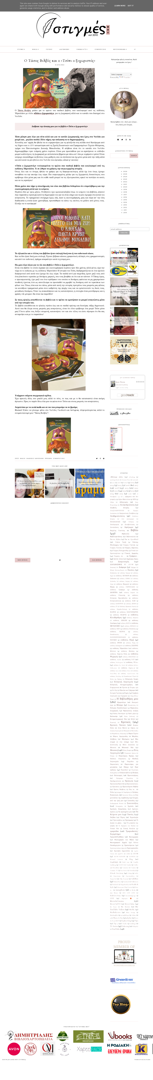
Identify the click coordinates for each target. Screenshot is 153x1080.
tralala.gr (133, 924)
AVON (135, 854)
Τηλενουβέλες (118, 820)
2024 (112, 493)
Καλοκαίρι (114, 716)
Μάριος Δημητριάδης (120, 736)
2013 (132, 482)
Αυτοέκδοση (114, 527)
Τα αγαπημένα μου (125, 812)
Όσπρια (112, 756)
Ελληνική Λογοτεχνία (123, 682)
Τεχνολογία (134, 817)
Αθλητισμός (124, 502)
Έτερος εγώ (134, 687)
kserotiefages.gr (131, 896)
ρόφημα (119, 792)
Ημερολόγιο (121, 702)
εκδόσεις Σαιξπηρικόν (116, 645)
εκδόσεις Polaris (125, 671)
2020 (136, 488)
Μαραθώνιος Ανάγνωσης (119, 733)
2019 (126, 488)
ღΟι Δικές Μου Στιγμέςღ (17, 1059)
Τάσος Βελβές (24, 110)
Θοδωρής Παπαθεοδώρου (118, 708)
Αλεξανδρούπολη (127, 505)
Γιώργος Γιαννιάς (129, 545)
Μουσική (114, 750)
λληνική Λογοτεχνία (115, 731)
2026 (130, 494)
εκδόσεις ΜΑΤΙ (125, 623)
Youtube (52, 410)
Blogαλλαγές (114, 862)
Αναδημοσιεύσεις (117, 516)
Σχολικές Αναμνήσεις (118, 809)
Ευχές (126, 693)
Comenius (125, 868)
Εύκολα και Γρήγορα (127, 690)
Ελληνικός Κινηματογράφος (121, 685)
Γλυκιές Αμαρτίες (131, 553)
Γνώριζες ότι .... (120, 556)
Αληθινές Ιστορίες (119, 508)
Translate (127, 77)
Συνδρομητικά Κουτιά (116, 803)
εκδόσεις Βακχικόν (122, 584)
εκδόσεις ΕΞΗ (130, 601)
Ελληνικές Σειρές (131, 679)
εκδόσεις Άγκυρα (125, 573)
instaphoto (120, 890)
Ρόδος (112, 792)
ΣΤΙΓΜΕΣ (20, 49)
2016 (128, 485)
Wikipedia (135, 926)
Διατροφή (113, 567)
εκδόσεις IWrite (132, 662)
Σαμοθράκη (127, 792)
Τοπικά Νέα (114, 829)
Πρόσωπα (48, 458)
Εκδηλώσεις (113, 573)
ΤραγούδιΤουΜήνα (117, 837)
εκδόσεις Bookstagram (116, 662)
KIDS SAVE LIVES (129, 893)
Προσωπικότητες (132, 784)
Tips (136, 921)
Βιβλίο (22, 458)
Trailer (124, 924)
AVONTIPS (132, 856)
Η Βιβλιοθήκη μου (127, 698)
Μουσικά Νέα (127, 747)
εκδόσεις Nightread (128, 668)
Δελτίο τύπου (118, 559)
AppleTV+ (120, 854)
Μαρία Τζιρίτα (133, 733)
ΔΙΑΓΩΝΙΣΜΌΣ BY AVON (121, 564)
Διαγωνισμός (123, 561)
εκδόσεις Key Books (119, 665)
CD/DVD (121, 865)
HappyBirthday (125, 884)
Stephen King (126, 921)
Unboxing (125, 926)
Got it (131, 6)
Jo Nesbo (133, 890)
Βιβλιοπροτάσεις (116, 537)
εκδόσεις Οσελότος (129, 629)
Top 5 (116, 924)
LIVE (112, 898)
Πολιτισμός (118, 775)
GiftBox (134, 878)
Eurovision (117, 876)
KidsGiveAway (115, 896)
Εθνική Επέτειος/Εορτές (117, 570)
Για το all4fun (115, 539)
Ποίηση (135, 773)
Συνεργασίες (119, 806)
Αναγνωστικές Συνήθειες (127, 513)
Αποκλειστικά (115, 522)
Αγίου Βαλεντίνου (124, 499)
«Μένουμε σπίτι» (116, 477)
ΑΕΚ (134, 499)
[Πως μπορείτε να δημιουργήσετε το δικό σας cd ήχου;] (124, 305)
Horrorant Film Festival (125, 887)
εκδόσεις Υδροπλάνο (35, 458)
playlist (128, 918)
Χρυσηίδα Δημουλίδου (122, 851)
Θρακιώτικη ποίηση (130, 711)
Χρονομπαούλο (132, 848)
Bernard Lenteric (116, 859)
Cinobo (128, 865)
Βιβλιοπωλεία (131, 537)
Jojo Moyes (114, 893)
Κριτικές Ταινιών (118, 725)
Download (133, 870)
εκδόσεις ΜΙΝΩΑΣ (130, 626)
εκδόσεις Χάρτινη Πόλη (118, 654)
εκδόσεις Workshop (115, 676)
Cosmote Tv (114, 870)
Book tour (125, 862)
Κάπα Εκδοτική (129, 716)
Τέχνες (122, 817)
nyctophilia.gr (125, 915)
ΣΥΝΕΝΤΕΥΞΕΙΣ (100, 49)
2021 (116, 491)
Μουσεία (113, 747)
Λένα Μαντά (122, 728)
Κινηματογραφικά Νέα (118, 719)
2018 (117, 488)
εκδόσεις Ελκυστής (117, 595)
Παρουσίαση (114, 764)
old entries (97, 560)
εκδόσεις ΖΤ (113, 606)
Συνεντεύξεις (59, 458)
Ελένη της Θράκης (116, 679)
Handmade (115, 884)
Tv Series (114, 926)
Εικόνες (131, 570)
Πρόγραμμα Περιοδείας (124, 778)
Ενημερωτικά (114, 687)
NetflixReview (115, 912)
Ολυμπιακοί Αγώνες (130, 753)
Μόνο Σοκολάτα (129, 745)
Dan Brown (124, 870)
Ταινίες (130, 814)
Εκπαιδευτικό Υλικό (130, 676)
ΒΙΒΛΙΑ (34, 49)
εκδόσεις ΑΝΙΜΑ (125, 578)
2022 (17, 458)
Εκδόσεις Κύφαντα (132, 617)
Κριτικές (126, 722)
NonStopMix (114, 915)
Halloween (134, 882)
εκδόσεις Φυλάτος (128, 651)
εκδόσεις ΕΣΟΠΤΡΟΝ (116, 603)
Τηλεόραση (129, 820)
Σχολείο (131, 806)
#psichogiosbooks (114, 480)
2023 (132, 491)
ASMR (128, 854)
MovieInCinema (117, 901)
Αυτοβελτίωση (130, 524)
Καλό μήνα (132, 713)
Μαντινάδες (134, 731)
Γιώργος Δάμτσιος (131, 548)
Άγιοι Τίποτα (120, 382)
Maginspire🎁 (128, 898)
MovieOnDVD (115, 904)
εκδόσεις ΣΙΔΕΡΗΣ (131, 646)
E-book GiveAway (116, 873)
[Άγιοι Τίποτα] (113, 386)
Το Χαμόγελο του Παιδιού (127, 826)
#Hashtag (132, 477)
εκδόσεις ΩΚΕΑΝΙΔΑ (129, 657)
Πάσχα (126, 767)
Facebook (62, 410)
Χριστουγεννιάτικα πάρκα (117, 848)
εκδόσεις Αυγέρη (124, 581)
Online (133, 915)
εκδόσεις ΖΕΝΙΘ (131, 603)
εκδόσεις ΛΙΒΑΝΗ (120, 620)
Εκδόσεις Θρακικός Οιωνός (128, 606)
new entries (23, 560)
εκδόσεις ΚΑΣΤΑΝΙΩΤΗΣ (129, 612)
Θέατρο (120, 705)
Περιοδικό (124, 770)
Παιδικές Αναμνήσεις (118, 759)
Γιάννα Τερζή (120, 542)
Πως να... (132, 789)
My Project (113, 907)
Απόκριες (131, 522)
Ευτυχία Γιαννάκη (116, 693)
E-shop (130, 873)
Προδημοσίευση (115, 781)
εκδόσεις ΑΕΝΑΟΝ (122, 576)
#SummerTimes (126, 480)
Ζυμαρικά (124, 696)
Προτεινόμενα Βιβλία (130, 787)
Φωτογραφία (133, 837)
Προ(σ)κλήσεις (132, 775)
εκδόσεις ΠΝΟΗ (116, 643)
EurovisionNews (130, 876)
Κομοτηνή (113, 722)
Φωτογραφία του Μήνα (124, 840)
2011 (118, 483)
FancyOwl (113, 879)
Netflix (132, 910)
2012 (125, 483)
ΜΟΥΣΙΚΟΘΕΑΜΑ (119, 49)
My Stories (125, 907)
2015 (120, 485)
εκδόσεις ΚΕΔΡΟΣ (120, 615)
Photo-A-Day (118, 918)
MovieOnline (129, 904)
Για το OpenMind (131, 539)
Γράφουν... (133, 556)
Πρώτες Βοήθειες (120, 789)
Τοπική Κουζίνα (129, 829)
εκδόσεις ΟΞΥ (115, 629)
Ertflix (136, 873)
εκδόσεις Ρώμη (130, 643)
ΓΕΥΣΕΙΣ (49, 49)
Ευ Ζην (114, 690)
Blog (131, 859)
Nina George (130, 912)
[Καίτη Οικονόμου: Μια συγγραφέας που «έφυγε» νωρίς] (124, 334)
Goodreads (126, 881)
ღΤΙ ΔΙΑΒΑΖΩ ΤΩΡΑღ (127, 377)
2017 (136, 485)
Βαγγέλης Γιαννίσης (117, 531)
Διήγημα (133, 567)
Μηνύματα (125, 739)
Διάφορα (122, 567)
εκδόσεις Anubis (115, 659)
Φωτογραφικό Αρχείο (118, 842)
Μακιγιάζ (126, 731)
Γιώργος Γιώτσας (116, 548)
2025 (121, 493)
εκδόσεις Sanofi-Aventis (128, 673)
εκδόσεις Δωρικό (129, 592)
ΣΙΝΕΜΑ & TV (81, 49)
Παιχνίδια (130, 761)
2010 (113, 483)
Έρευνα (124, 687)
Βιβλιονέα (125, 534)
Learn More (119, 6)
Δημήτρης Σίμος (132, 559)
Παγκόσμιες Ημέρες (126, 756)
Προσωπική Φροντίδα (117, 784)
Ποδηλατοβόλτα (125, 773)
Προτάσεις (116, 787)
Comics (133, 868)
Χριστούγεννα (129, 845)
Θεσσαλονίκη (132, 705)
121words (135, 480)
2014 (112, 485)
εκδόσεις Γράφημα (117, 590)
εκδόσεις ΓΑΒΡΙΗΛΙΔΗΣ (127, 587)
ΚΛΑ (133, 719)
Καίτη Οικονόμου (119, 713)
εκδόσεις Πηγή (127, 640)
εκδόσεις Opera (114, 671)
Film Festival (124, 879)
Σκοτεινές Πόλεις (128, 795)
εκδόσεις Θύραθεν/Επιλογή (118, 609)
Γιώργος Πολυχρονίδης (120, 551)
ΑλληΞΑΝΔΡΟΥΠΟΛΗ (117, 510)
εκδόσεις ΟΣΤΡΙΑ (117, 632)
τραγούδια (114, 831)
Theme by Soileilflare (142, 1059)
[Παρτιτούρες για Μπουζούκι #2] (124, 364)
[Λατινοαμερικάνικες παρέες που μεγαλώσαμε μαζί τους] (124, 275)
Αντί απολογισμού (128, 519)
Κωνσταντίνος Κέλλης (122, 385)
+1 (135, 49)
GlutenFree (117, 882)
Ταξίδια (112, 817)
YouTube (116, 929)
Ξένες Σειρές (127, 750)
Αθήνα (112, 502)
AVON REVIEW (120, 856)
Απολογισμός (114, 524)
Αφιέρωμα (128, 527)
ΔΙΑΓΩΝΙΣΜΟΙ (64, 49)
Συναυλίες (131, 801)
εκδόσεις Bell (129, 659)
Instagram (74, 410)
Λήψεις (132, 728)
